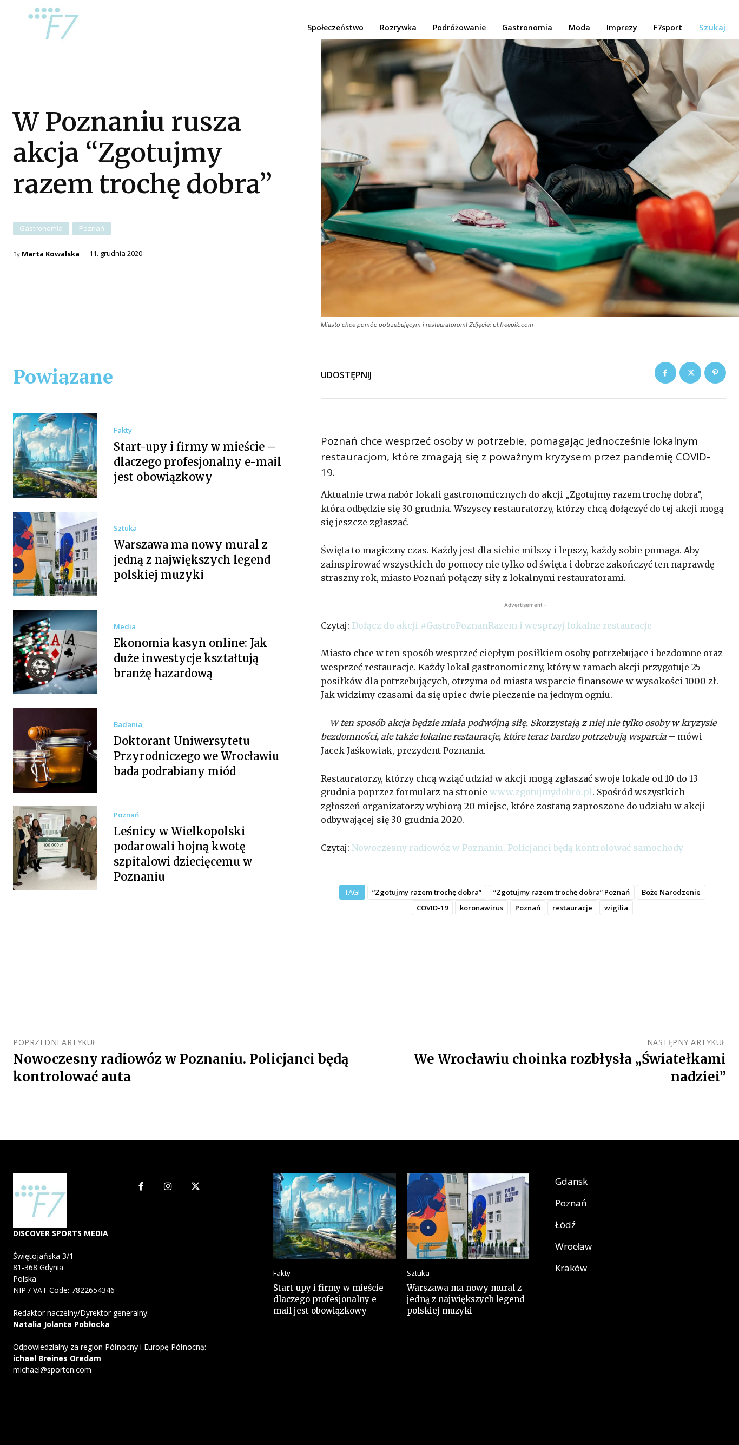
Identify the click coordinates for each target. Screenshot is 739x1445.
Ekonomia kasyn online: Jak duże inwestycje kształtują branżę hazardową (190, 658)
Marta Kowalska (51, 254)
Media (125, 626)
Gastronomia (41, 228)
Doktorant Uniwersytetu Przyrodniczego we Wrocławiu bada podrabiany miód (196, 756)
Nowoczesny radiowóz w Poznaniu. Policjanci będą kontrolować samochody (517, 847)
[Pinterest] (715, 373)
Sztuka (125, 528)
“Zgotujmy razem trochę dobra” (426, 892)
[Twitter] (690, 373)
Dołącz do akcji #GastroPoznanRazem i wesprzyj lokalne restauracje (502, 625)
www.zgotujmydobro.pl (541, 792)
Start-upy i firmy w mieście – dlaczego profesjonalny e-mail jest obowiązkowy (197, 462)
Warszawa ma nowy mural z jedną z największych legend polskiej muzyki (192, 560)
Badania (128, 724)
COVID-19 (432, 908)
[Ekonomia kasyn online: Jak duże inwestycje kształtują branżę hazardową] (55, 652)
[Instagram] (168, 1187)
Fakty (123, 430)
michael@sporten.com (52, 1369)
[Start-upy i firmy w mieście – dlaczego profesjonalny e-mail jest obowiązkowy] (55, 455)
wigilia (616, 908)
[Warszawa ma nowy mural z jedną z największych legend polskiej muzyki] (55, 554)
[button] (712, 27)
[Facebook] (665, 373)
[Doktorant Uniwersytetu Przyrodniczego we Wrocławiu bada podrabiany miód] (55, 750)
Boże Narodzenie (671, 892)
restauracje (572, 908)
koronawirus (481, 908)
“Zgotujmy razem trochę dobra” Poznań (561, 892)
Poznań (91, 228)
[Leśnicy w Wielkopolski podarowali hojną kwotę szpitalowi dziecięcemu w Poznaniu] (55, 848)
